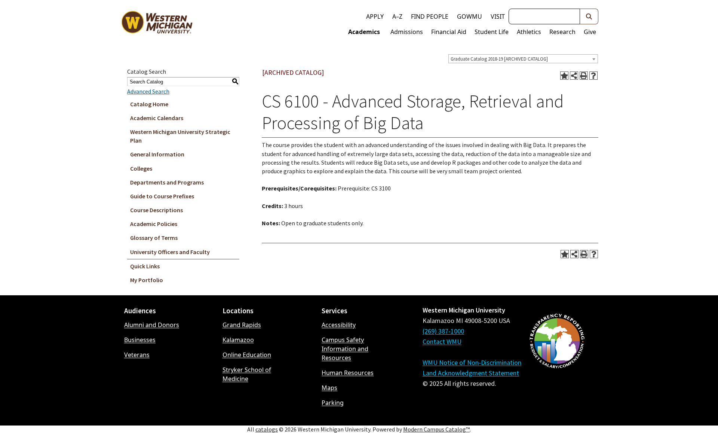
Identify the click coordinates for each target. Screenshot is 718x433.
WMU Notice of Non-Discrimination (472, 362)
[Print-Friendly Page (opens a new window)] (584, 75)
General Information (157, 154)
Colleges (141, 168)
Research (562, 32)
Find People (429, 16)
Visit (498, 16)
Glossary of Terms (154, 237)
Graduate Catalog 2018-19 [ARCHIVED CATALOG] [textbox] (499, 59)
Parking (333, 403)
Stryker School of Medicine (247, 374)
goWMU (469, 16)
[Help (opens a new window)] (593, 75)
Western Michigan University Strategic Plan (180, 136)
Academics (364, 32)
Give (590, 32)
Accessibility (339, 325)
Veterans (137, 355)
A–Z (397, 16)
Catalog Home (149, 104)
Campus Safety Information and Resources (345, 349)
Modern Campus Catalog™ (436, 429)
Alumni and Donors (151, 325)
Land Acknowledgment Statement (471, 373)
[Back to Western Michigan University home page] (157, 24)
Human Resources (348, 373)
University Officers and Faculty (170, 252)
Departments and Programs (167, 182)
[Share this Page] (574, 75)
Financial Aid (448, 32)
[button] (589, 16)
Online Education (247, 355)
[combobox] (523, 58)
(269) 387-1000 (443, 331)
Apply (375, 16)
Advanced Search (148, 91)
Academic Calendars (156, 118)
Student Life (492, 32)
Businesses (140, 340)
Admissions (406, 32)
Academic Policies (153, 224)
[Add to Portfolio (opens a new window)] (564, 75)
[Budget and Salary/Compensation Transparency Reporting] (557, 360)
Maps (329, 388)
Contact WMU (442, 341)
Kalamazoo (238, 340)
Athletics (529, 32)
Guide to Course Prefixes (162, 196)
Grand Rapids (242, 325)
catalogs (266, 429)
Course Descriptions (156, 210)
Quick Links (145, 266)
